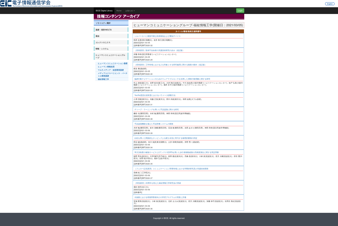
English (330, 4)
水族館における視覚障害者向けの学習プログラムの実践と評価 (160, 197)
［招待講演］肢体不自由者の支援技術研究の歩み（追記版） (159, 50)
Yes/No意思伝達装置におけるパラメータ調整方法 (154, 95)
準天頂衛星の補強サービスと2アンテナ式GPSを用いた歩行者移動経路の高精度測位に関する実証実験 (176, 152)
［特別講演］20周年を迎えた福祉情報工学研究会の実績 (157, 183)
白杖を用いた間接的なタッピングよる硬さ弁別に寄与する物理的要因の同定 (165, 138)
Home (118, 10)
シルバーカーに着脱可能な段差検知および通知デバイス (157, 36)
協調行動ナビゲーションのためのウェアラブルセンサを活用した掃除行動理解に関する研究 (172, 78)
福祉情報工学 (103, 79)
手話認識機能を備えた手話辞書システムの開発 (153, 123)
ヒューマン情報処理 (106, 66)
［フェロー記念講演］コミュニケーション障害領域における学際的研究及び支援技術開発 (171, 168)
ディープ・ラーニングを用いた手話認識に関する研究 (156, 109)
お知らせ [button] (129, 10)
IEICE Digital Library (104, 10)
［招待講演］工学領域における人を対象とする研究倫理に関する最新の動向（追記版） (170, 64)
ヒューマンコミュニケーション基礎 (112, 63)
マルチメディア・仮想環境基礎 (111, 70)
